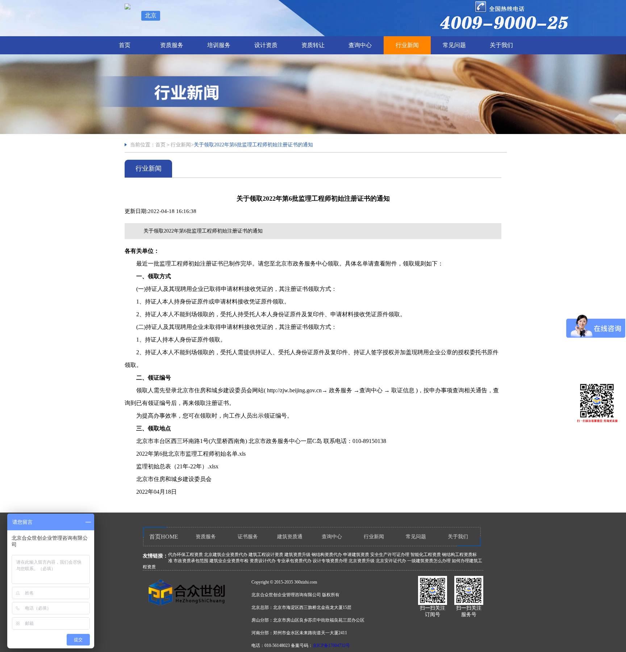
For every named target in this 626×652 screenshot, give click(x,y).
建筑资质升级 (297, 554)
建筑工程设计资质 (266, 554)
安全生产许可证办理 (389, 554)
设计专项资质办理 (330, 560)
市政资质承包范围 (191, 560)
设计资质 (265, 45)
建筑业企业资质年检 (229, 560)
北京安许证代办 (391, 560)
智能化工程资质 (425, 554)
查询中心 (360, 45)
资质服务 (171, 45)
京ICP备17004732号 (331, 645)
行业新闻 (407, 45)
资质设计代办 (263, 560)
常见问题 (454, 45)
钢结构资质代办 (327, 554)
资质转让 (313, 45)
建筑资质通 (289, 536)
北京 (150, 15)
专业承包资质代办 (294, 560)
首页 (124, 45)
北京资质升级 (362, 560)
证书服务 (248, 536)
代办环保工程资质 (185, 554)
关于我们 (501, 45)
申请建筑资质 (356, 554)
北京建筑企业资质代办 (225, 554)
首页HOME (163, 537)
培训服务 (218, 45)
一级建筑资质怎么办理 (429, 560)
